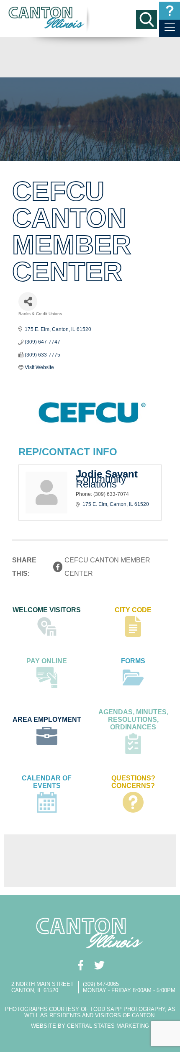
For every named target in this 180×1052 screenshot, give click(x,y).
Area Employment (47, 719)
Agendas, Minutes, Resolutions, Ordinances (133, 719)
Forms (133, 661)
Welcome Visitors (47, 609)
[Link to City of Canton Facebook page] (80, 965)
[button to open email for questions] (169, 11)
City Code (133, 609)
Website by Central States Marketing (90, 1026)
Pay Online (46, 661)
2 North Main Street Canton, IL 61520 (42, 987)
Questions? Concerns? (133, 782)
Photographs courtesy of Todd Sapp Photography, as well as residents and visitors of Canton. (90, 1012)
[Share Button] (27, 301)
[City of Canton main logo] (47, 17)
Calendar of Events (47, 782)
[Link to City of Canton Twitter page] (99, 965)
